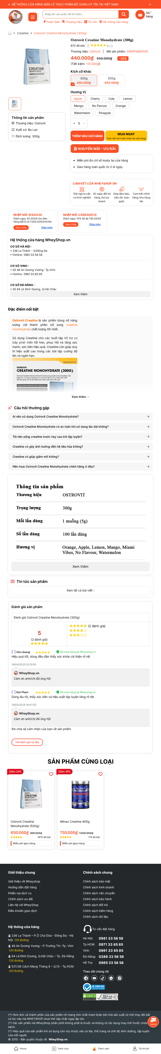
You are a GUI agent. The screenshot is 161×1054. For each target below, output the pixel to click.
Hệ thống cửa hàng (115, 22)
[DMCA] (100, 997)
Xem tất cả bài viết (80, 590)
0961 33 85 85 (111, 950)
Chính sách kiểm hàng (98, 910)
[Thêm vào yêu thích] (51, 774)
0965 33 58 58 (111, 963)
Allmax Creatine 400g (75, 821)
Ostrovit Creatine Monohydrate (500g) (25, 824)
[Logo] (15, 17)
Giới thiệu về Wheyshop (24, 881)
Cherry (95, 98)
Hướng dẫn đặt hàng (22, 887)
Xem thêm (80, 566)
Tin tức (92, 22)
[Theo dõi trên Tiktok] (103, 978)
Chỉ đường (21, 940)
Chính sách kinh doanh (98, 887)
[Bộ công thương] (100, 987)
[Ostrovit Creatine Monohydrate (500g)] (31, 794)
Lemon (127, 98)
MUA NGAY (126, 136)
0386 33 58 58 (111, 956)
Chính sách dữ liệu (95, 916)
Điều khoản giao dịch (22, 910)
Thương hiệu (74, 22)
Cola (111, 98)
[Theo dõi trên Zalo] (111, 978)
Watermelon (82, 113)
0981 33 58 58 (111, 938)
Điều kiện (47, 227)
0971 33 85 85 (111, 944)
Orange (121, 105)
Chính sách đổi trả (95, 905)
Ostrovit (95, 51)
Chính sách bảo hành (97, 899)
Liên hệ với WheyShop (23, 905)
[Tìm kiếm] (123, 14)
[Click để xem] (37, 66)
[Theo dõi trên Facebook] (86, 978)
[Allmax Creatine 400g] (80, 794)
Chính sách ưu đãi (20, 899)
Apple (78, 98)
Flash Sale (53, 22)
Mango (78, 105)
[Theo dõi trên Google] (119, 978)
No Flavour (99, 105)
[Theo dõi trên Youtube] (94, 978)
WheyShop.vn (58, 1039)
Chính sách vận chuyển (99, 893)
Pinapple (105, 113)
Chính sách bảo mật (96, 881)
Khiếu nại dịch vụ (19, 893)
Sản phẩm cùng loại (81, 761)
